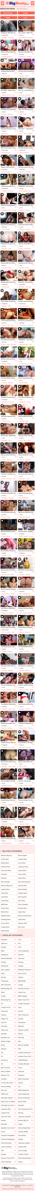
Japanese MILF (8, 1109)
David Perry (23, 325)
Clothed (8, 962)
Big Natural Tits (6, 210)
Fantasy (8, 1015)
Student (8, 947)
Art (8, 1003)
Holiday (25, 1139)
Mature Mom (5, 931)
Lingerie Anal (8, 1113)
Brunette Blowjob (8, 958)
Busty (9, 363)
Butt (29, 440)
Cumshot (22, 172)
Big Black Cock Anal (8, 1128)
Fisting (25, 785)
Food (25, 947)
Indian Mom (22, 919)
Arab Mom (4, 897)
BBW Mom (4, 904)
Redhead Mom (5, 915)
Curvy (4, 517)
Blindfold (25, 1026)
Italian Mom (22, 912)
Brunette (11, 37)
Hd (3, 229)
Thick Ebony (25, 1135)
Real (25, 1041)
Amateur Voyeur (25, 1154)
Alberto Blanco (6, 536)
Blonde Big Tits (8, 1000)
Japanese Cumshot (25, 1116)
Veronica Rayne (24, 306)
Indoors (25, 1082)
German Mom (22, 885)
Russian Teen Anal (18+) (8, 1158)
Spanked (8, 1034)
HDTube (22, 54)
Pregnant (4, 498)
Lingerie (28, 747)
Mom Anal (21, 927)
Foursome (25, 958)
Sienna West (5, 287)
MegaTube (5, 150)
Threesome (8, 981)
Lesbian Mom (5, 889)
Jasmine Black (6, 172)
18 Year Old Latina (8, 1082)
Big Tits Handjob (25, 1045)
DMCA (20, 1188)
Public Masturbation (25, 1158)
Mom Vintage (5, 882)
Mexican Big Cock (7, 885)
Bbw (27, 76)
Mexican (22, 478)
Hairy (8, 517)
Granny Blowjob (8, 1162)
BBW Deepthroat (25, 1090)
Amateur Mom (22, 893)
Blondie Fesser (24, 344)
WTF (8, 1150)
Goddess (8, 1079)
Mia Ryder (22, 56)
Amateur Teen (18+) (25, 1056)
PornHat (22, 534)
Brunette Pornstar (25, 988)
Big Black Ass (8, 1037)
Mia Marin (22, 402)
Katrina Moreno (24, 498)
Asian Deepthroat (25, 1094)
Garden (8, 1120)
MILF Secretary (8, 985)
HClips (21, 35)
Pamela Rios (5, 594)
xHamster (5, 35)
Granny (25, 1162)
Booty (8, 1045)
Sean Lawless (6, 76)
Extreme (25, 962)
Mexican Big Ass (6, 855)
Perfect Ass (25, 992)
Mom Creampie (23, 904)
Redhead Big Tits (8, 988)
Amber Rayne (6, 152)
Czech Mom (5, 859)
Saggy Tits (8, 1018)
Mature (26, 536)
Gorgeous (25, 1075)
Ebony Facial (25, 973)
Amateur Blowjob (25, 1064)
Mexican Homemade (24, 915)
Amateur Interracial (25, 1052)
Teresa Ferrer (23, 363)
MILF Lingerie (8, 969)
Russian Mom (22, 908)
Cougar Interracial (25, 1003)
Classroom (8, 1011)
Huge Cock (8, 1030)
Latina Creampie (8, 1147)
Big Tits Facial (8, 1067)
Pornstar (8, 632)
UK (8, 1056)
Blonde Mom (5, 863)
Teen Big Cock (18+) (8, 1105)
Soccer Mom (5, 923)
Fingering (8, 939)
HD (8, 1064)
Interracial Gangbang (8, 1139)
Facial (13, 747)
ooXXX (21, 668)
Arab (21, 114)
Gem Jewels (23, 37)
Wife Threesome (25, 1015)
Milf (25, 114)
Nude (8, 973)
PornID (4, 419)
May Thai (4, 133)
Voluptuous (8, 954)
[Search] (32, 3)
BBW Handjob (25, 996)
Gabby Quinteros (7, 56)
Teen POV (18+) (8, 1116)
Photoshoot (25, 1022)
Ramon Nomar (6, 421)
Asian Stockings (8, 1143)
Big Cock (10, 114)
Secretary (8, 1026)
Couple (8, 996)
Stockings (27, 248)
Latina (4, 344)
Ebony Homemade (25, 1098)
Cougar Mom (5, 927)
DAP (25, 1049)
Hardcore (11, 402)
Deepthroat (8, 966)
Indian (4, 325)
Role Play (25, 1037)
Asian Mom (4, 893)
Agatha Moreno (6, 95)
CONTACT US (29, 1188)
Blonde (4, 363)
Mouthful (25, 1105)
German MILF (25, 1147)
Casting (25, 1018)
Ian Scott (30, 325)
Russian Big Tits (25, 1120)
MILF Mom (21, 900)
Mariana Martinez (7, 785)
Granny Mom (22, 870)
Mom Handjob (22, 889)
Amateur (4, 37)
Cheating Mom (5, 919)
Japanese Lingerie (25, 1143)
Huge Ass (8, 943)
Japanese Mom (23, 867)
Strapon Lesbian (25, 1030)
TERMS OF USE (5, 1188)
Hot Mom (4, 874)
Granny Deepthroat (25, 1128)
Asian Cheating (8, 1086)
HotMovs (4, 764)
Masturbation (27, 594)
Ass (13, 95)
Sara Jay (22, 95)
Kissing (8, 977)
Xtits (3, 208)
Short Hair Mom (6, 870)
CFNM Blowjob (25, 1060)
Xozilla (22, 438)
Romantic (8, 1124)
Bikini (8, 951)
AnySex (4, 323)
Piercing (25, 1113)
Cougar (31, 536)
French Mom (22, 874)
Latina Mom (5, 900)
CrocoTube (5, 630)
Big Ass (28, 95)
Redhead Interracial (25, 969)
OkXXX (21, 783)
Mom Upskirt (22, 897)
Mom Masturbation (24, 882)
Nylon (21, 248)
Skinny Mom (5, 908)
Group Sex (8, 1060)
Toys (25, 939)
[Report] (16, 35)
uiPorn (4, 92)
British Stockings (25, 1079)
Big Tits (27, 210)
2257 (24, 1188)
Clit (8, 1052)
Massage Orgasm (8, 1098)
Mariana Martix (24, 382)
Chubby (30, 728)
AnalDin (4, 73)
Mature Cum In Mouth (8, 1102)
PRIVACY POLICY (14, 1188)
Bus (25, 943)
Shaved (25, 1011)
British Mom (5, 912)
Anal (21, 133)
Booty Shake (25, 1101)
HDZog (4, 112)
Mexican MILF (22, 923)
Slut (12, 325)
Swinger (8, 1154)
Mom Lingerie (22, 855)
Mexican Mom (5, 867)
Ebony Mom (22, 878)
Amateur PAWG (25, 1131)
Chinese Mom (22, 859)
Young (14, 210)
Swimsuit (25, 1071)
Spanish (25, 954)
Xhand (21, 457)
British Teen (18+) (25, 1000)
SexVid (4, 534)
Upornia (22, 323)
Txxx (21, 73)
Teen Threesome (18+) (25, 1109)
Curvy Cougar (25, 1150)
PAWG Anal (8, 1094)
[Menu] (2, 3)
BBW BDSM (25, 981)
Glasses (8, 1049)
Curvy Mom (22, 863)
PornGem (4, 169)
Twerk (8, 1131)
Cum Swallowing (25, 951)
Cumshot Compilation (8, 1136)
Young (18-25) (8, 1007)
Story (25, 1007)
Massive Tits (8, 1075)
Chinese (25, 977)
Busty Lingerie (8, 1071)
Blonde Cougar (8, 1041)
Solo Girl (8, 1022)
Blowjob (29, 56)
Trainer (25, 1124)
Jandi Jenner (6, 747)
